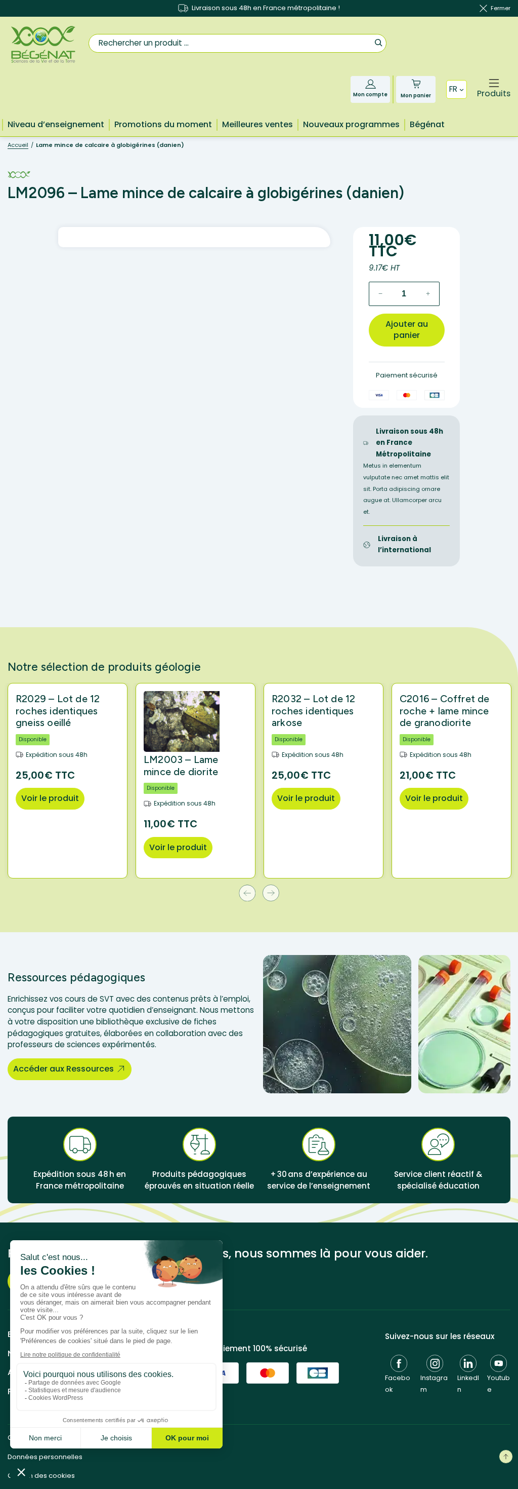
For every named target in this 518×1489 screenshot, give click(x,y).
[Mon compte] (370, 84)
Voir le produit (50, 798)
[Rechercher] (378, 42)
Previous (247, 893)
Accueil (18, 145)
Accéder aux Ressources (63, 1069)
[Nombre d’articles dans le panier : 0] (416, 84)
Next (271, 893)
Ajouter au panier (406, 329)
